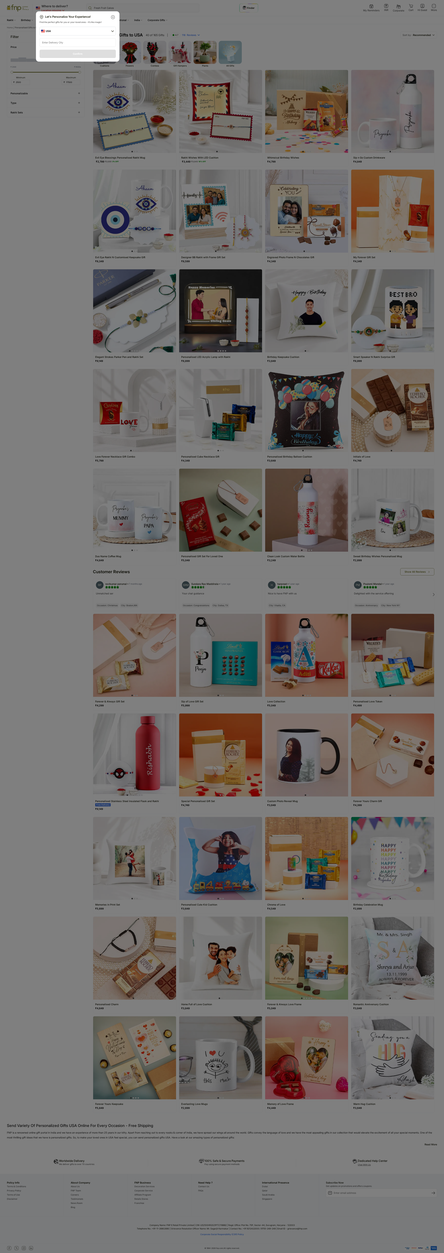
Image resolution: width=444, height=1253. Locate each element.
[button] (113, 17)
